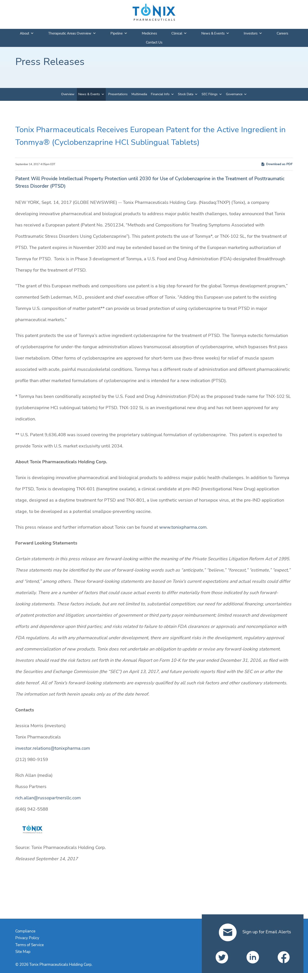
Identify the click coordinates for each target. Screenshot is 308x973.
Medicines (149, 33)
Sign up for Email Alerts (266, 932)
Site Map (22, 951)
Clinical (176, 33)
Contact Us (154, 42)
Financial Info (160, 94)
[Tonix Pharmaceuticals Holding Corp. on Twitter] (222, 957)
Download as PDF (279, 164)
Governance (234, 94)
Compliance (25, 931)
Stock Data (185, 94)
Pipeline (116, 33)
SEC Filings (210, 94)
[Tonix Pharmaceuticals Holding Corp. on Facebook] (283, 957)
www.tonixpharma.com (183, 527)
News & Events (213, 33)
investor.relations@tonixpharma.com (52, 748)
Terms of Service (29, 945)
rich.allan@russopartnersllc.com (48, 798)
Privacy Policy (27, 938)
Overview (67, 94)
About (24, 33)
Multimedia (139, 94)
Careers (282, 33)
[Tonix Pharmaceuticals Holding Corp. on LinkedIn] (252, 957)
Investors (250, 33)
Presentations (118, 94)
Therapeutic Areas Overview (69, 33)
